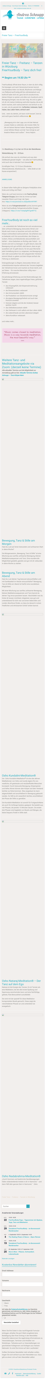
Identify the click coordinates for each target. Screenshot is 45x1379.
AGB (27, 1375)
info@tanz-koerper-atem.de (24, 8)
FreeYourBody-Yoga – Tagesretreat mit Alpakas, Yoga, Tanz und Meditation (26, 1221)
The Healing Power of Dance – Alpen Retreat (24, 1237)
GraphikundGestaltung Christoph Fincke (25, 1369)
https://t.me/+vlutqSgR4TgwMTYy (23, 211)
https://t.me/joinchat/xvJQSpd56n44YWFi (21, 202)
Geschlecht (6, 1300)
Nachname (6, 1290)
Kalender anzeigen (8, 1258)
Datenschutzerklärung (19, 1309)
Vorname (5, 1280)
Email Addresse (7, 1271)
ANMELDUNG (7, 179)
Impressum (18, 1373)
